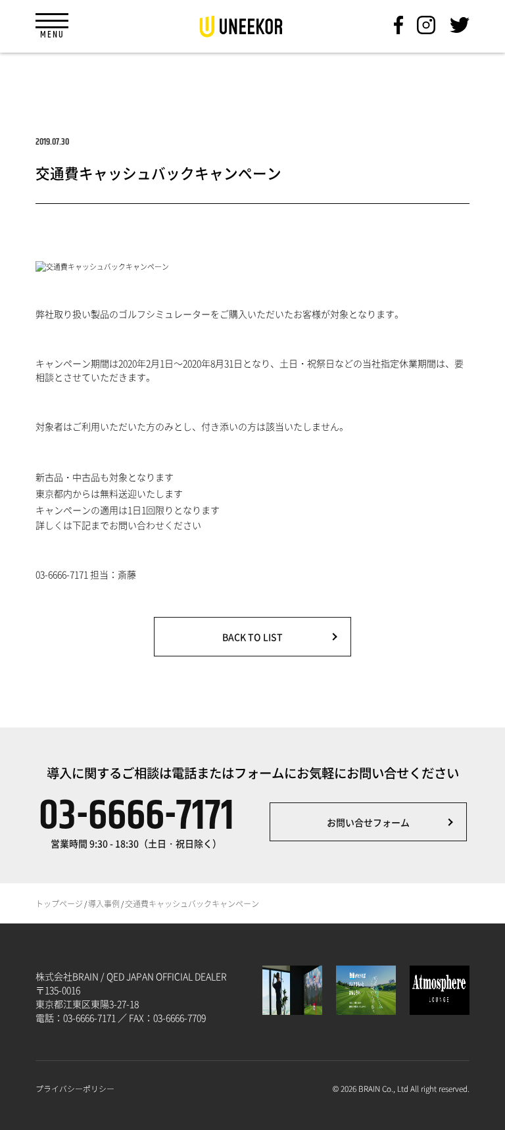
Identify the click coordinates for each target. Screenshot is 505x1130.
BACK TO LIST (252, 636)
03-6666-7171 (136, 822)
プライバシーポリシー (75, 1088)
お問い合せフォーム (368, 822)
